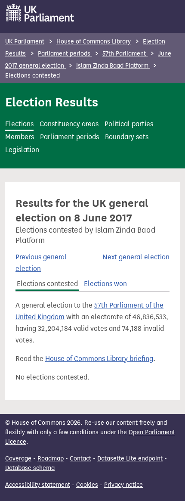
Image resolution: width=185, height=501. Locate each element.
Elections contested (47, 284)
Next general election (136, 257)
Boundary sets (126, 137)
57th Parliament (125, 53)
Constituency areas (69, 124)
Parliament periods (65, 53)
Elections (19, 124)
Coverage (18, 458)
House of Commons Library (93, 41)
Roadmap (50, 458)
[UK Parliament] (40, 12)
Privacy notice (123, 485)
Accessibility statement (37, 485)
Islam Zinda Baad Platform (113, 65)
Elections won (105, 284)
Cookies (87, 485)
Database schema (30, 468)
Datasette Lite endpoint (130, 458)
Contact (80, 458)
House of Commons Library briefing (99, 359)
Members (19, 137)
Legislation (22, 150)
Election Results (51, 102)
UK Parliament (24, 41)
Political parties (129, 124)
